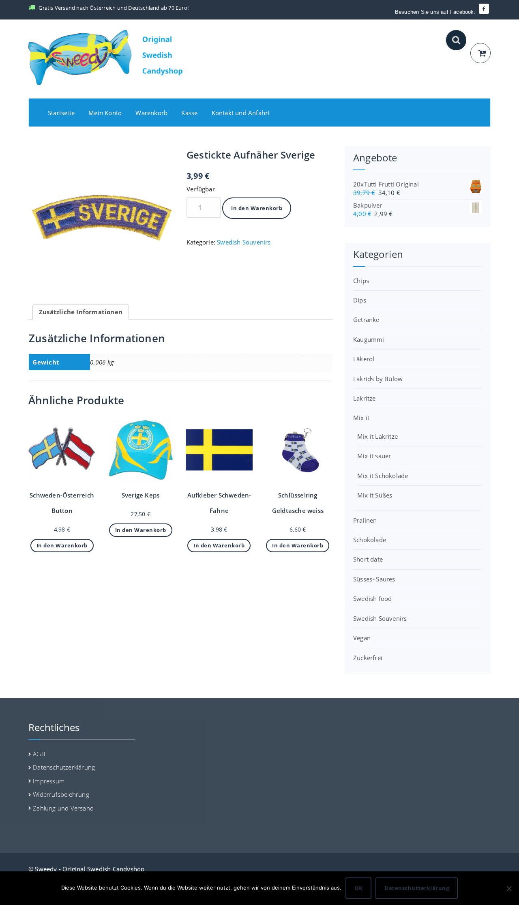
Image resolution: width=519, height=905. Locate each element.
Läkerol (363, 359)
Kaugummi (368, 339)
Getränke (366, 319)
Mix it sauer (374, 456)
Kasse (189, 113)
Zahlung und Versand (63, 808)
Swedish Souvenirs (243, 242)
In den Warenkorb (256, 208)
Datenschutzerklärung (64, 767)
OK (358, 888)
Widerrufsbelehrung (61, 794)
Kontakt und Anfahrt (241, 113)
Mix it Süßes (374, 495)
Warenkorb (151, 113)
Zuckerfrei (367, 658)
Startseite (61, 113)
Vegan (362, 638)
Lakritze (364, 398)
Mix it (361, 418)
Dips (359, 300)
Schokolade (369, 540)
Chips (361, 281)
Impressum (48, 781)
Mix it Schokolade (382, 476)
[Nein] (509, 888)
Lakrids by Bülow (378, 379)
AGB (39, 754)
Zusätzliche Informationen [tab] (80, 312)
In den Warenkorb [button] (62, 545)
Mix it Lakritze (377, 436)
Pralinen (365, 520)
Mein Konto (105, 113)
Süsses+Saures (374, 579)
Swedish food (372, 598)
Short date (368, 559)
